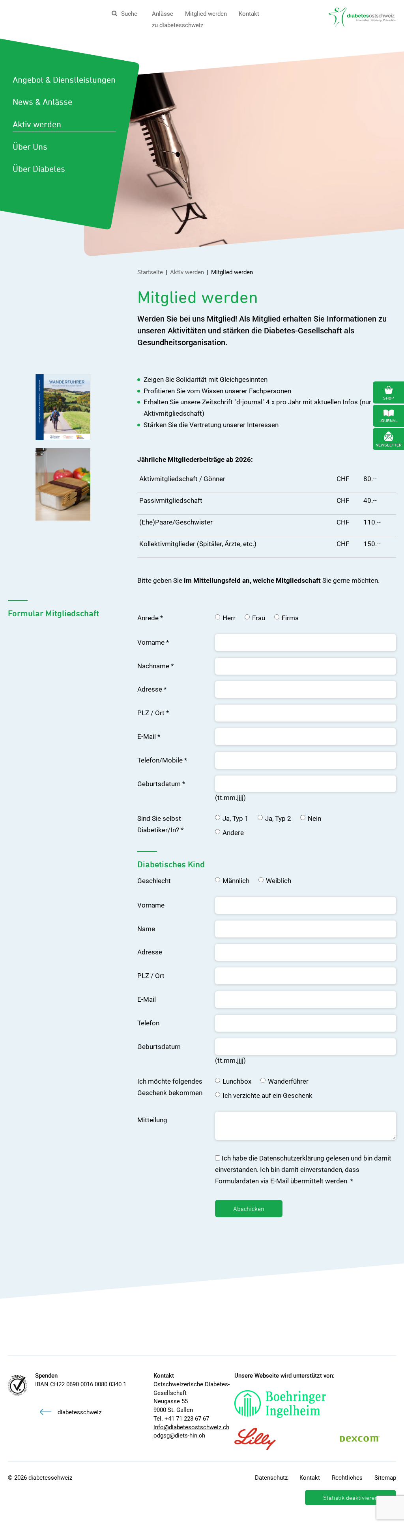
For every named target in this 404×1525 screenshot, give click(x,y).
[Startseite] (362, 16)
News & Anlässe (42, 101)
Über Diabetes (39, 168)
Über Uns (30, 146)
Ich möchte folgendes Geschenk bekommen (169, 1087)
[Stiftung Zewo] (17, 1385)
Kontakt (249, 13)
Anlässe (162, 13)
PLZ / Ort (153, 713)
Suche (129, 13)
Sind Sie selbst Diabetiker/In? (160, 824)
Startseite (150, 272)
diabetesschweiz (79, 1412)
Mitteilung (152, 1120)
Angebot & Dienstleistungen (64, 79)
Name (146, 929)
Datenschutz (271, 1477)
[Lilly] (263, 1439)
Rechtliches (347, 1477)
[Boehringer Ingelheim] (288, 1404)
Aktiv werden (37, 124)
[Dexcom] (367, 1439)
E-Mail (148, 736)
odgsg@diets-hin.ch (179, 1435)
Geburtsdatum (161, 784)
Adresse (151, 689)
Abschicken (248, 1208)
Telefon (148, 1023)
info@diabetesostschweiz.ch (191, 1427)
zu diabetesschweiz (177, 25)
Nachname (155, 666)
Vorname (153, 642)
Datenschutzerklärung (291, 1158)
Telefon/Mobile (162, 760)
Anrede (150, 618)
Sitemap (385, 1477)
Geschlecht (154, 881)
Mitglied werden (206, 13)
